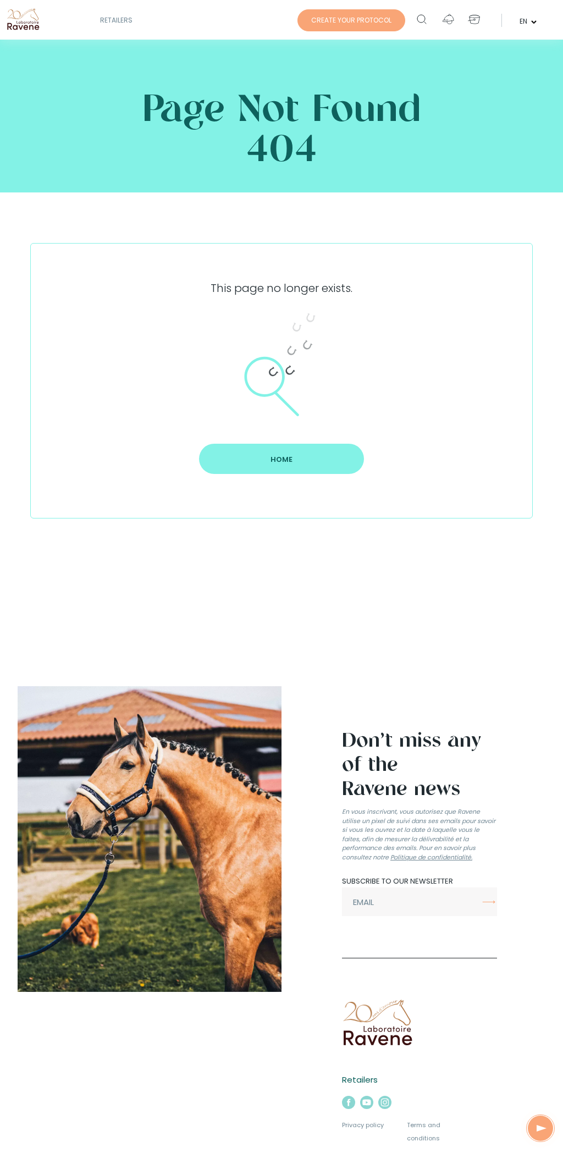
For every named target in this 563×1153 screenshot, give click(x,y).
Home (281, 459)
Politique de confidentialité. (431, 857)
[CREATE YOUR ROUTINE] (540, 1128)
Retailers (116, 20)
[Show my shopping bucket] (474, 19)
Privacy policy (363, 1125)
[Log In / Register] (448, 19)
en (524, 20)
